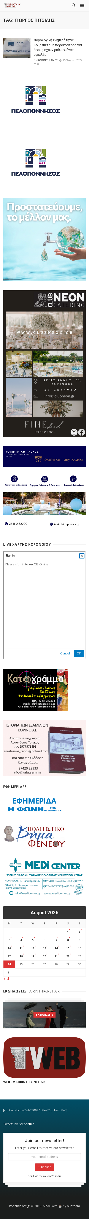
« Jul (6, 978)
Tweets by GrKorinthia (18, 1124)
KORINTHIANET (47, 60)
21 (56, 956)
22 (67, 956)
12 (32, 948)
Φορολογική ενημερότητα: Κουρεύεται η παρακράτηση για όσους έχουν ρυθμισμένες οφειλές (58, 47)
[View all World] (44, 1015)
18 (21, 956)
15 (67, 948)
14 (56, 948)
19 (32, 956)
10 (9, 948)
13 (44, 948)
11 (21, 948)
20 (44, 956)
